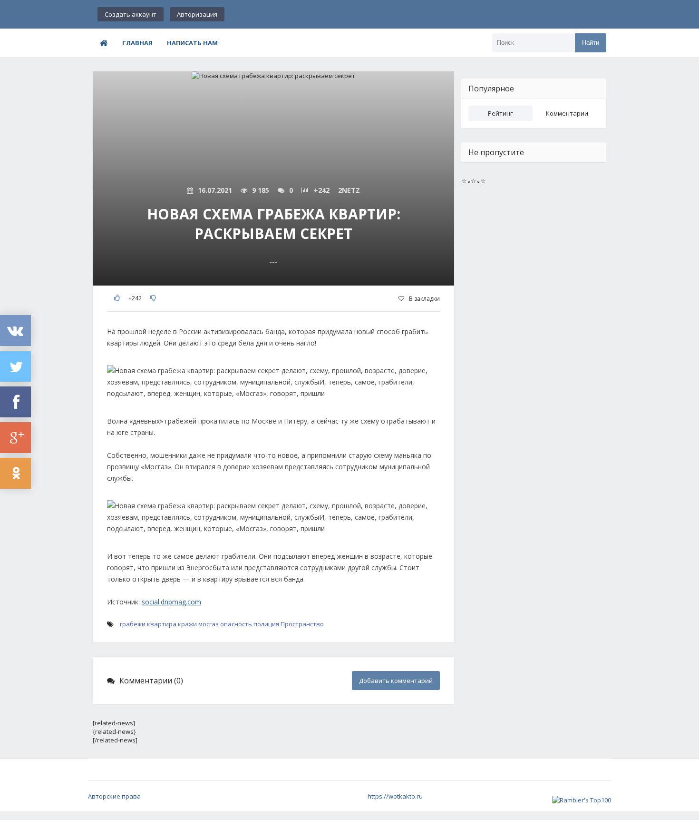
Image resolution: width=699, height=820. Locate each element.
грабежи (133, 624)
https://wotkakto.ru (395, 796)
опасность (236, 624)
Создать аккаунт (130, 14)
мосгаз (208, 624)
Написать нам (192, 43)
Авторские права (114, 796)
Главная (137, 43)
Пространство (302, 624)
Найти (590, 42)
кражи (187, 624)
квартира (161, 624)
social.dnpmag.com (171, 601)
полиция (266, 624)
